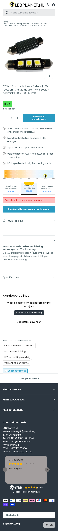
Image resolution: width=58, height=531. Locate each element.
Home (5, 22)
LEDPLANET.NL (14, 524)
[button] (53, 5)
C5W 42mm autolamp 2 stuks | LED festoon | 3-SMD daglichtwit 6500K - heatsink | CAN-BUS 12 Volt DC (24, 24)
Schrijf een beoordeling (29, 312)
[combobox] (29, 12)
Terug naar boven (29, 378)
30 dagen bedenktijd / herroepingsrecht (29, 163)
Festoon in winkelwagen (39, 117)
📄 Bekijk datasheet (15, 370)
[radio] (11, 189)
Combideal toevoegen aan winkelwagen (29, 209)
